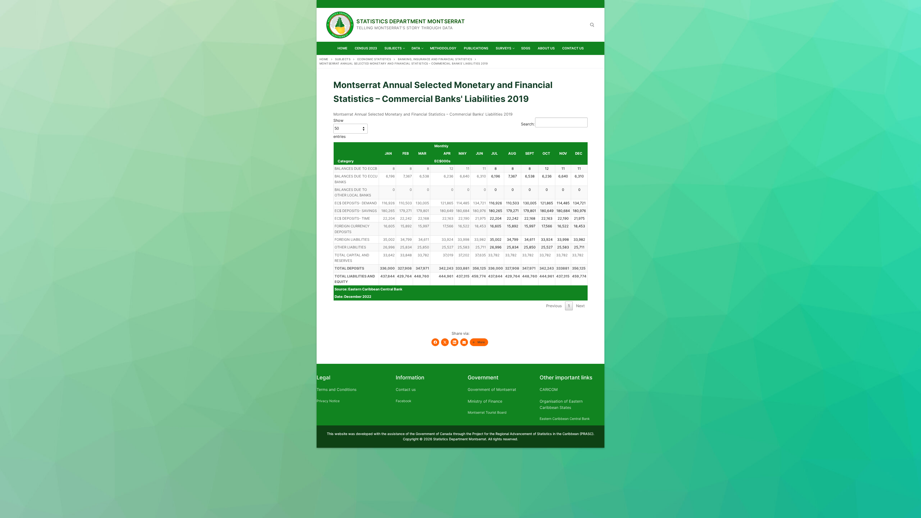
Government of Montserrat (492, 389)
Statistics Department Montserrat (410, 21)
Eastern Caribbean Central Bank (565, 419)
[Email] (464, 342)
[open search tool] (592, 25)
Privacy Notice (328, 401)
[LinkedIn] (454, 342)
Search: (527, 124)
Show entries (339, 128)
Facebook (403, 401)
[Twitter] (445, 342)
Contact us (406, 389)
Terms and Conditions (336, 389)
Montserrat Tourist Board (487, 412)
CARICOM (549, 389)
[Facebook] (435, 342)
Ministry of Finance (485, 401)
